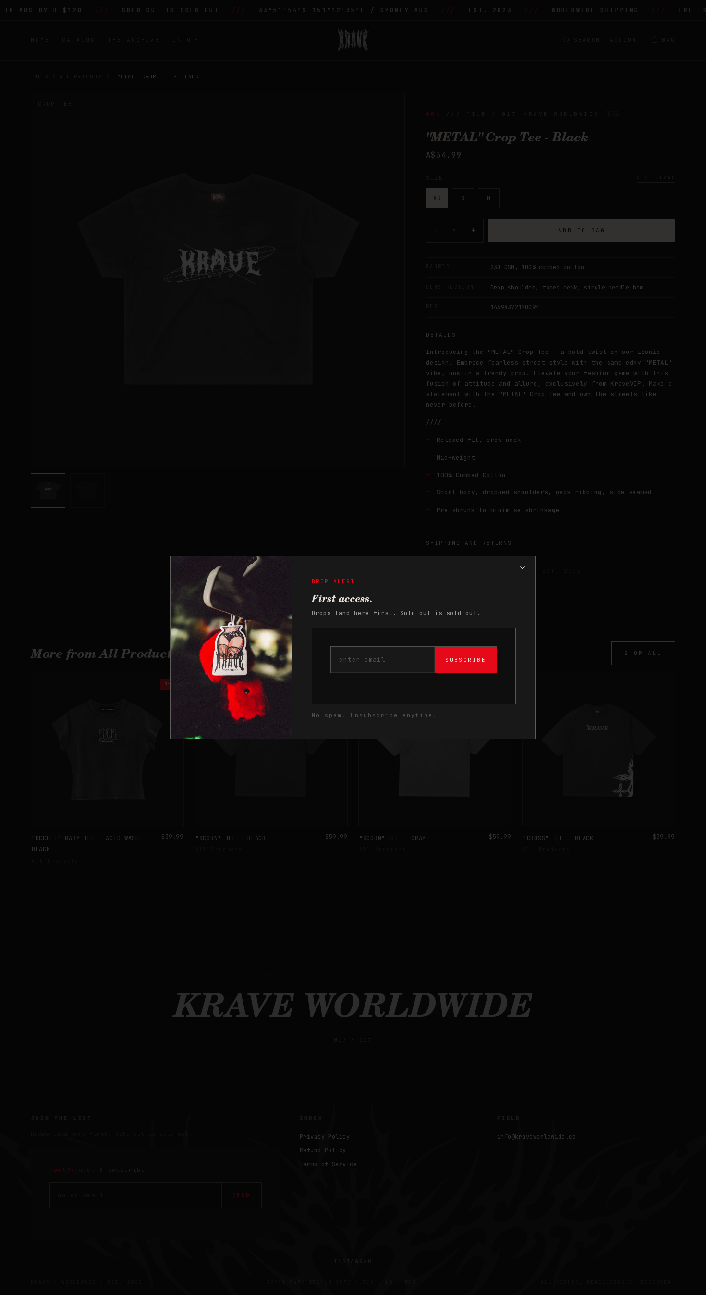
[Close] (522, 569)
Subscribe (465, 659)
